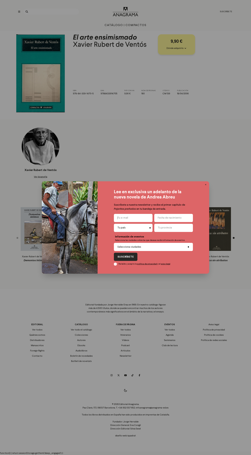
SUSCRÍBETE (126, 257)
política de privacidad (147, 264)
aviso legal (165, 264)
